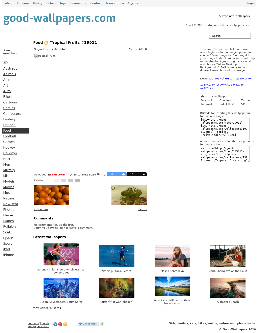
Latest (8, 3)
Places (8, 215)
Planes (8, 221)
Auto (7, 91)
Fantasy (9, 119)
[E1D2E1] (63, 180)
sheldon (58, 174)
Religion (9, 227)
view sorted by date (46, 307)
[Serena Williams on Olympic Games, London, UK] (61, 264)
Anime (8, 80)
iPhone (8, 255)
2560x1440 (59, 49)
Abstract (10, 68)
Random (23, 3)
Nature (8, 198)
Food (7, 131)
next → (142, 209)
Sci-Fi (7, 232)
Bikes (7, 97)
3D (5, 63)
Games (9, 142)
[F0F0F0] (56, 180)
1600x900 (222, 84)
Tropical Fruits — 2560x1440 (232, 78)
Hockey (9, 147)
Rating (37, 3)
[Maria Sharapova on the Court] (228, 265)
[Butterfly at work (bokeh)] (116, 296)
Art (5, 85)
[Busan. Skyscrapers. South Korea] (61, 296)
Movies (8, 187)
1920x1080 (207, 84)
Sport (7, 243)
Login (251, 3)
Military (9, 170)
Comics (9, 108)
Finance (9, 125)
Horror (8, 159)
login (62, 227)
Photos (8, 210)
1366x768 (237, 84)
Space (8, 238)
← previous (41, 209)
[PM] (67, 174)
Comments (78, 3)
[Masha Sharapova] (172, 265)
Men (6, 164)
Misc (6, 176)
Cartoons (10, 102)
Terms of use (115, 3)
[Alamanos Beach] (228, 296)
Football (9, 136)
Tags (63, 3)
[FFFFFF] (49, 180)
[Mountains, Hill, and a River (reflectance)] (172, 295)
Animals (9, 74)
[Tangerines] (51, 203)
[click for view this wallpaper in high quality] (90, 165)
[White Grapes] (129, 203)
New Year (10, 204)
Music (7, 193)
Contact (96, 3)
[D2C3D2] (70, 180)
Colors (51, 3)
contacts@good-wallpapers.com (38, 325)
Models (9, 181)
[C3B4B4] (77, 180)
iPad (6, 249)
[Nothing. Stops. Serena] (116, 265)
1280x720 (206, 87)
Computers (12, 114)
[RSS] (46, 42)
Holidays (10, 153)
